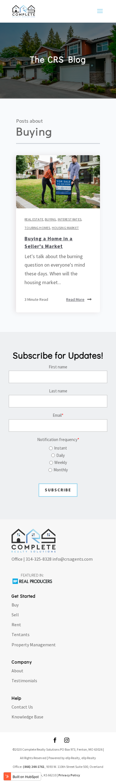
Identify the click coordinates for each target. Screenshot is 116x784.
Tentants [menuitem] (21, 634)
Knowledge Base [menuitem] (27, 717)
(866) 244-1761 (33, 766)
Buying (50, 219)
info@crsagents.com (72, 559)
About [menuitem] (17, 670)
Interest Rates (69, 219)
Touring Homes (37, 228)
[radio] (58, 448)
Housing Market (65, 228)
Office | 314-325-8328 (32, 559)
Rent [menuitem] (16, 624)
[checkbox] (58, 458)
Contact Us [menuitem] (22, 707)
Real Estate (33, 219)
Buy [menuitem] (15, 605)
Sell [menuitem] (15, 614)
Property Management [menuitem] (34, 644)
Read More (75, 299)
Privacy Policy (69, 775)
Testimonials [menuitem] (24, 680)
